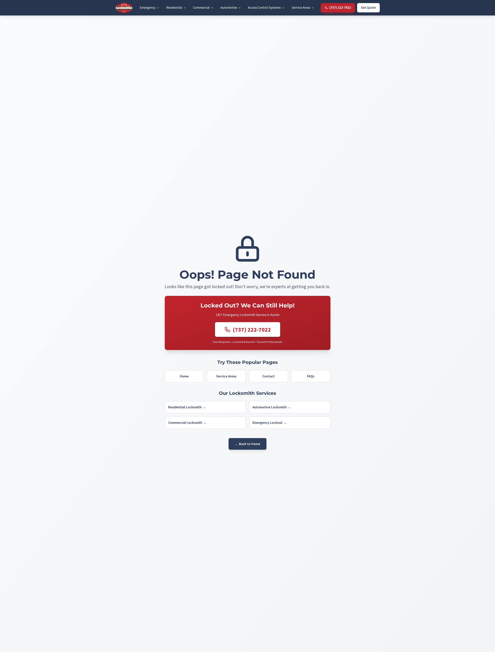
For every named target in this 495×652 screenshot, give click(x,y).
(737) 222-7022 (252, 329)
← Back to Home (247, 444)
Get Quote (368, 7)
